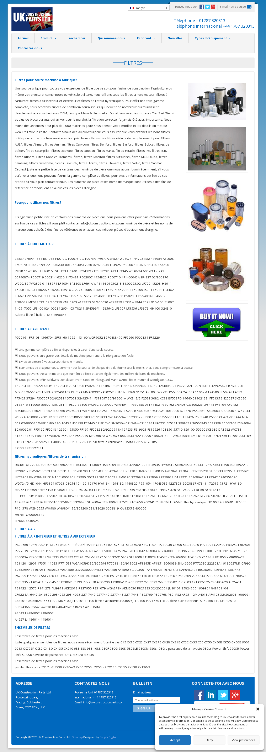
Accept (175, 740)
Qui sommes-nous (111, 38)
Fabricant (144, 38)
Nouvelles (175, 38)
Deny (209, 740)
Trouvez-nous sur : (185, 7)
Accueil (23, 38)
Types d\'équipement (211, 38)
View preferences (243, 740)
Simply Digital (108, 737)
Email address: (142, 692)
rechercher (77, 38)
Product (47, 38)
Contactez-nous (30, 48)
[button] (258, 709)
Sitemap (77, 737)
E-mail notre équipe (233, 7)
